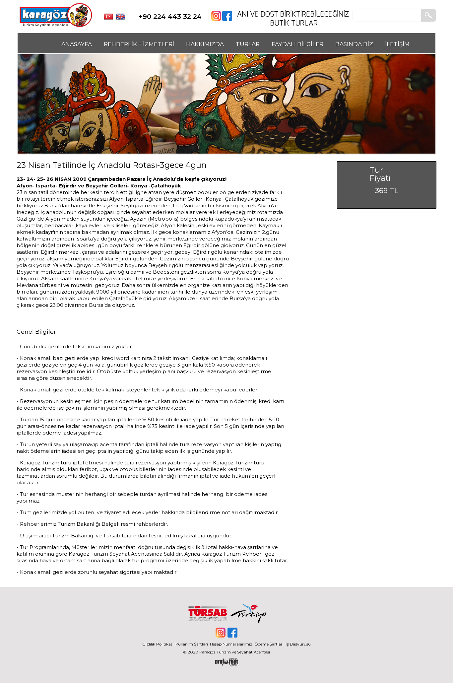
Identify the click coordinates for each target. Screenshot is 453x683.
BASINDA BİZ (354, 44)
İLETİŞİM (397, 44)
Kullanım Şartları (192, 644)
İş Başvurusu (298, 644)
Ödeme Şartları (269, 644)
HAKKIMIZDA (205, 44)
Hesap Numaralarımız (231, 644)
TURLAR (248, 44)
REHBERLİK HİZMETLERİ (139, 44)
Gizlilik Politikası (157, 644)
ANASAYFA (76, 44)
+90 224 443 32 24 (170, 17)
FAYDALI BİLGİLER (297, 44)
